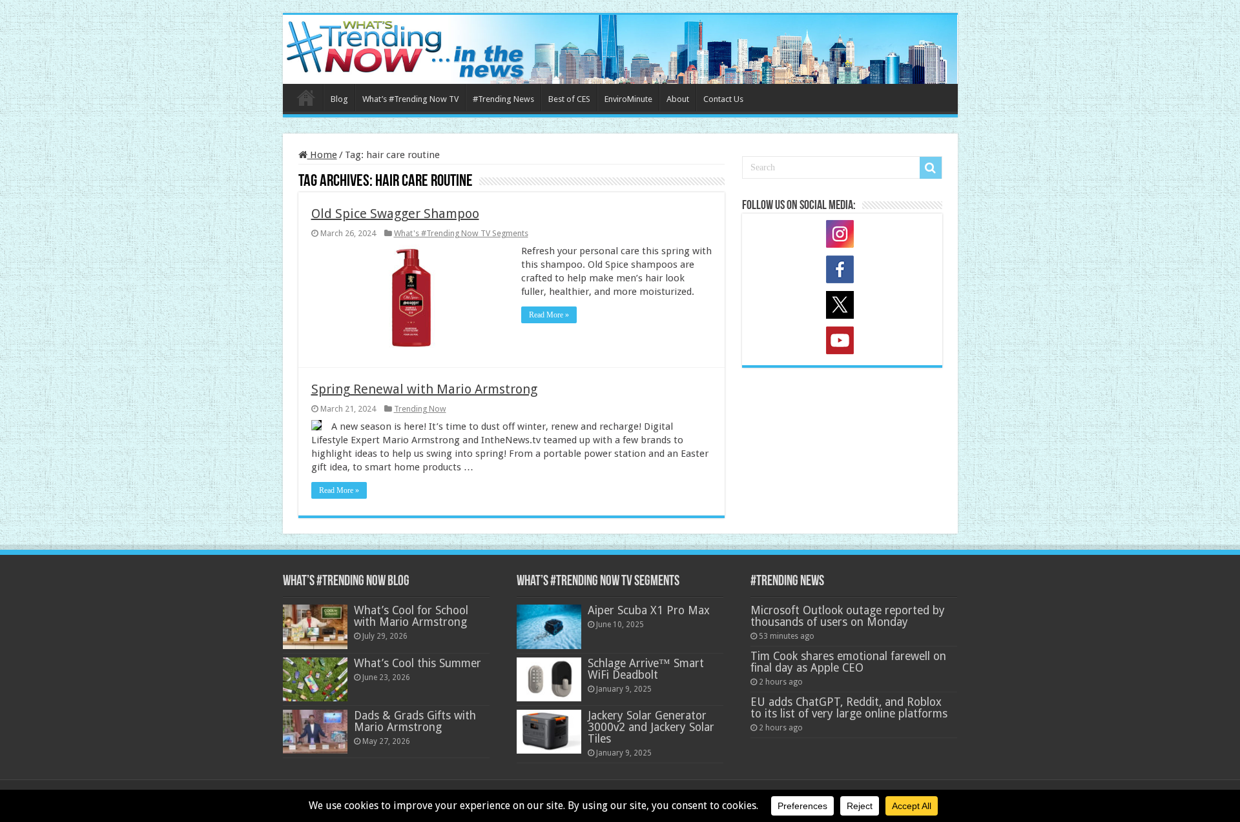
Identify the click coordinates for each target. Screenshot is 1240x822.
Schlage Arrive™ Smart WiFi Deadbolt (646, 669)
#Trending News (503, 99)
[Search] (931, 168)
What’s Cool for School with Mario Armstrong (411, 616)
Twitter (842, 307)
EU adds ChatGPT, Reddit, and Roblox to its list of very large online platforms (848, 708)
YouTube (842, 342)
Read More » (549, 314)
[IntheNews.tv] (620, 47)
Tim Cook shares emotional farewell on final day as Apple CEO (848, 662)
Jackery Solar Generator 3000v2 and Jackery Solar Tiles (651, 727)
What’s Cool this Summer (417, 663)
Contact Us (723, 99)
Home (306, 97)
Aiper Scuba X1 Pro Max (649, 610)
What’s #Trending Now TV (410, 99)
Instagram (842, 236)
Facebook (842, 272)
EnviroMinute (628, 99)
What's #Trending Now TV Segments (461, 233)
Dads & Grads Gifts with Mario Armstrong (415, 721)
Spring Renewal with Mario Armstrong (424, 389)
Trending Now (420, 409)
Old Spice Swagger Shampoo (395, 213)
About (677, 99)
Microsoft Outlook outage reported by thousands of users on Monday (847, 616)
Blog (339, 99)
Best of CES (569, 99)
